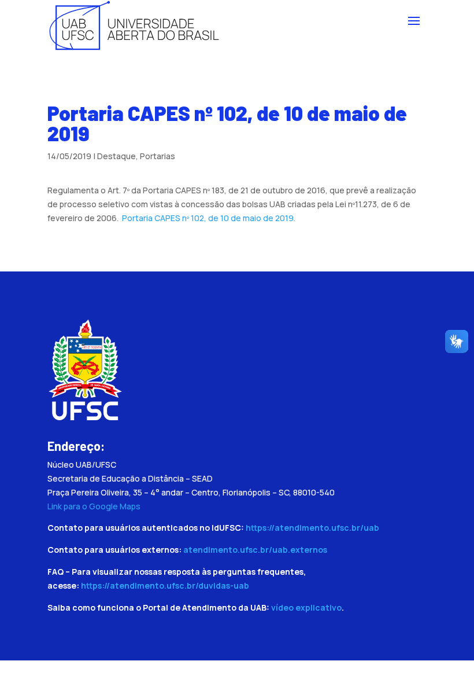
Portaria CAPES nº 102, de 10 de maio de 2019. (208, 217)
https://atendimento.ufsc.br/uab (312, 527)
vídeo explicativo (306, 607)
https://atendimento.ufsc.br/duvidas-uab (165, 585)
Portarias (157, 155)
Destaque (116, 155)
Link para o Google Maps (93, 506)
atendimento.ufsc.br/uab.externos (255, 549)
